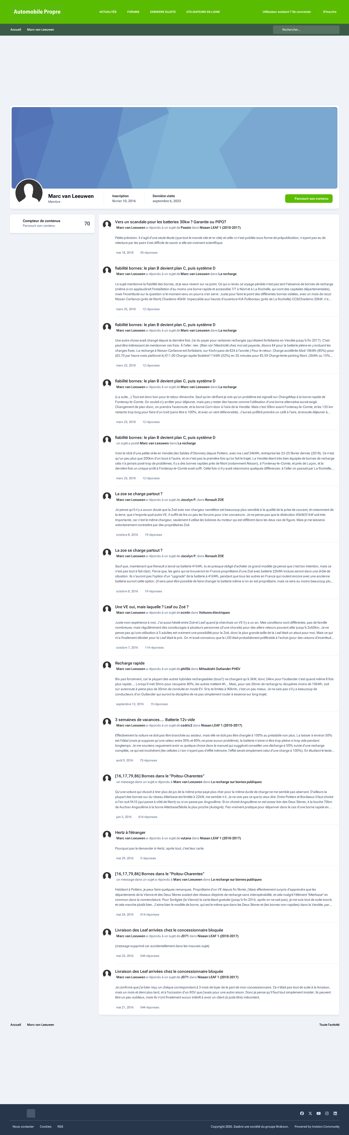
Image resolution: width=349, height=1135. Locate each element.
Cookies (46, 1126)
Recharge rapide (130, 663)
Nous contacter (23, 1126)
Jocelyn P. (188, 500)
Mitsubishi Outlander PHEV (219, 669)
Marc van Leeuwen (130, 227)
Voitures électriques (214, 612)
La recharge (227, 274)
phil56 (185, 669)
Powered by (317, 1126)
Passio (186, 227)
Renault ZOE (214, 500)
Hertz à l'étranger (130, 832)
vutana (186, 838)
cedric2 (186, 725)
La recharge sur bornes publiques (236, 782)
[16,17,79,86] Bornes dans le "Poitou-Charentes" (159, 776)
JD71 (185, 936)
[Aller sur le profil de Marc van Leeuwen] (107, 224)
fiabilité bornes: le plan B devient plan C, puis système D (165, 268)
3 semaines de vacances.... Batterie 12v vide (155, 719)
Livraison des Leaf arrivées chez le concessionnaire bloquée (169, 930)
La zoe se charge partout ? (138, 493)
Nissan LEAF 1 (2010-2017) (220, 227)
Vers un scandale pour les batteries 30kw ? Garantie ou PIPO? (170, 221)
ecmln (185, 612)
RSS (60, 1126)
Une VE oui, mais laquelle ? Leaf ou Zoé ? (152, 606)
